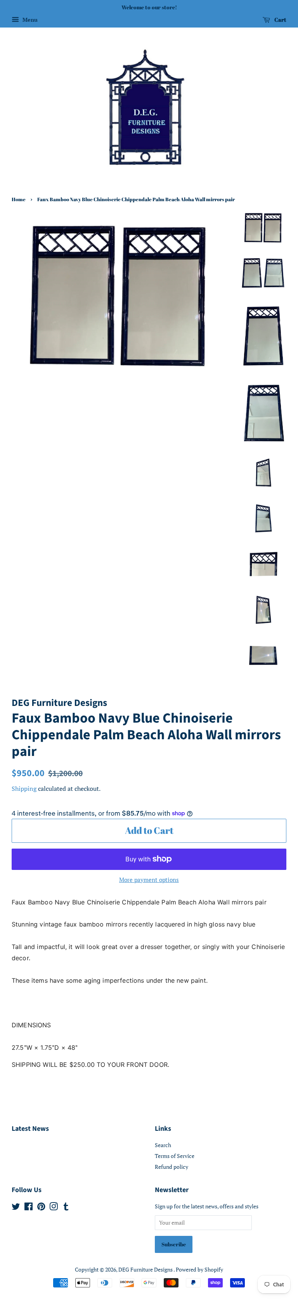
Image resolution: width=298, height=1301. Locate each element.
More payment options (149, 879)
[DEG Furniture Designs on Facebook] (28, 1207)
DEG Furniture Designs (145, 1269)
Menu (29, 19)
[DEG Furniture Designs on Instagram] (53, 1207)
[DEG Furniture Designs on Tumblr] (66, 1207)
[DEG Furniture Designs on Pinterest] (41, 1207)
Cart (279, 19)
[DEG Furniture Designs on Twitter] (16, 1207)
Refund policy (171, 1166)
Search (163, 1145)
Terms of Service (174, 1156)
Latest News (30, 1129)
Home (19, 199)
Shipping (24, 788)
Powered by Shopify (199, 1269)
